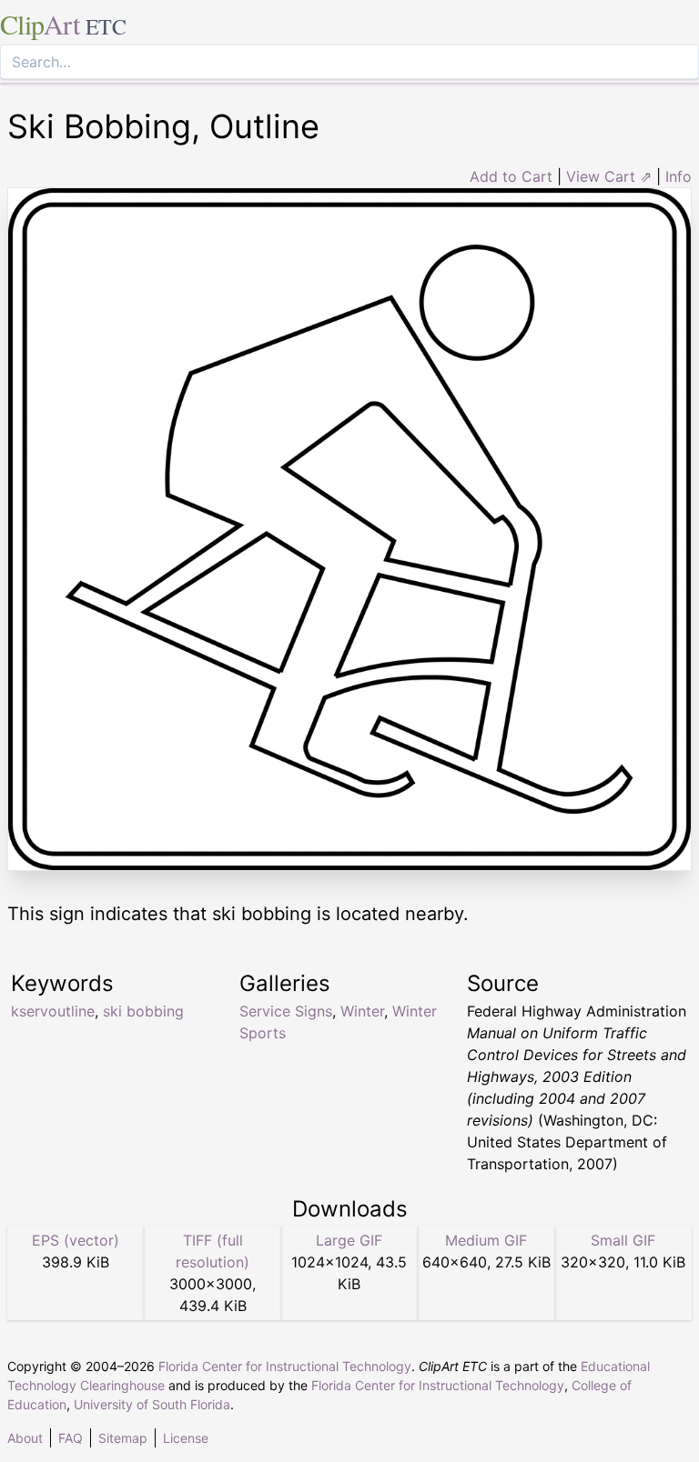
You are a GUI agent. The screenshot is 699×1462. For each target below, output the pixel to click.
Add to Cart (511, 176)
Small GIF (623, 1240)
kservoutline (53, 1011)
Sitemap (122, 1438)
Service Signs (285, 1011)
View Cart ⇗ (609, 176)
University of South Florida (152, 1404)
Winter (362, 1011)
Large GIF (349, 1240)
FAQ (70, 1438)
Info (678, 176)
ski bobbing (143, 1011)
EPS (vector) (75, 1240)
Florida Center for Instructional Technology (284, 1366)
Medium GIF (486, 1240)
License (185, 1438)
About (25, 1438)
